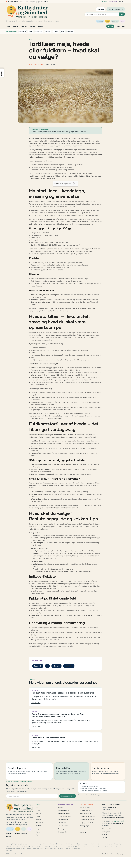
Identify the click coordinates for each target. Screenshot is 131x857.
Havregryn (83, 829)
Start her (110, 26)
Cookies (107, 854)
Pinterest (24, 833)
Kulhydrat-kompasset (64, 816)
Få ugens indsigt (120, 26)
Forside (105, 1)
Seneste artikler (63, 832)
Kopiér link (68, 666)
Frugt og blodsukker (86, 823)
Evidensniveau (62, 823)
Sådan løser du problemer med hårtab (48, 737)
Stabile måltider (85, 807)
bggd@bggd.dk (119, 821)
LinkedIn (56, 666)
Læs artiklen (35, 703)
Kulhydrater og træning (87, 819)
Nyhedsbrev (113, 1)
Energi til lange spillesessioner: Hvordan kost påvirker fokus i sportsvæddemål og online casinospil (58, 715)
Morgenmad (38, 31)
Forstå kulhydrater (116, 9)
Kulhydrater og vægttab (87, 816)
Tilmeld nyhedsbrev (67, 796)
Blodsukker (100, 21)
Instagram (9, 833)
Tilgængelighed (121, 854)
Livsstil (15, 26)
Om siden (105, 837)
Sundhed (24, 26)
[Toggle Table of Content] (74, 183)
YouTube (8, 836)
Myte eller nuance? (64, 813)
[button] (2, 73)
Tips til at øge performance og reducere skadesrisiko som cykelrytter (62, 693)
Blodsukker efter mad (86, 810)
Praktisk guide (62, 829)
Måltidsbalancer (63, 819)
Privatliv (122, 1)
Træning (32, 26)
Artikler (100, 9)
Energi (107, 21)
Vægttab (40, 26)
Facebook (37, 666)
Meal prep (83, 832)
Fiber (23, 829)
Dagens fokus (13, 1)
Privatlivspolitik (106, 829)
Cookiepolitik (106, 832)
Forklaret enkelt (63, 826)
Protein (38, 832)
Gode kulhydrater (85, 813)
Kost (8, 26)
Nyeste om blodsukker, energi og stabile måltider (33, 1)
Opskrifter (115, 21)
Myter (122, 21)
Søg (122, 14)
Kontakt (104, 834)
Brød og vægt (84, 826)
